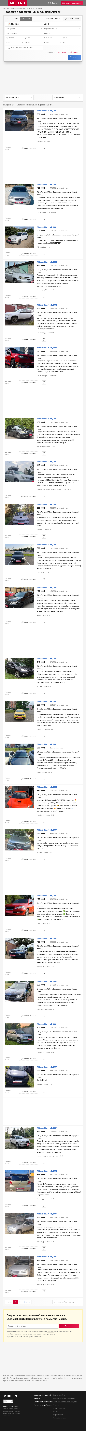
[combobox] (24, 24)
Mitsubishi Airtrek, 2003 (47, 262)
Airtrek (30, 8)
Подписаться (69, 1326)
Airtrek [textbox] (46, 24)
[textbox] (24, 24)
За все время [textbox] (59, 97)
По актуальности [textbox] (12, 97)
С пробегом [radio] (26, 18)
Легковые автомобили (10, 8)
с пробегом (38, 8)
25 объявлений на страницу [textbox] (64, 1302)
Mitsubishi (23, 8)
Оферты (50, 1331)
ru (17, 3)
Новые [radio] (16, 18)
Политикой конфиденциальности (30, 1337)
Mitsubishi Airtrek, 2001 (47, 227)
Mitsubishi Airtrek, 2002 (47, 111)
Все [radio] (8, 18)
